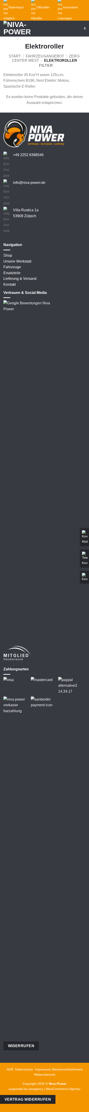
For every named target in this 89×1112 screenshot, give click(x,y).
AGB (10, 1069)
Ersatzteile (12, 273)
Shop (7, 255)
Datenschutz (24, 1069)
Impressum (43, 1069)
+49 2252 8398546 (28, 155)
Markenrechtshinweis (67, 1069)
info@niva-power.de (29, 183)
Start (15, 56)
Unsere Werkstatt (17, 261)
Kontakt (9, 284)
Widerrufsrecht (44, 1074)
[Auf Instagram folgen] (12, 237)
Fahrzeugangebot (45, 56)
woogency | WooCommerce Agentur (55, 1089)
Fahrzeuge (12, 267)
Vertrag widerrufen (28, 1099)
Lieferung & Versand (20, 278)
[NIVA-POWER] (20, 28)
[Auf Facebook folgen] (6, 237)
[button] (78, 28)
